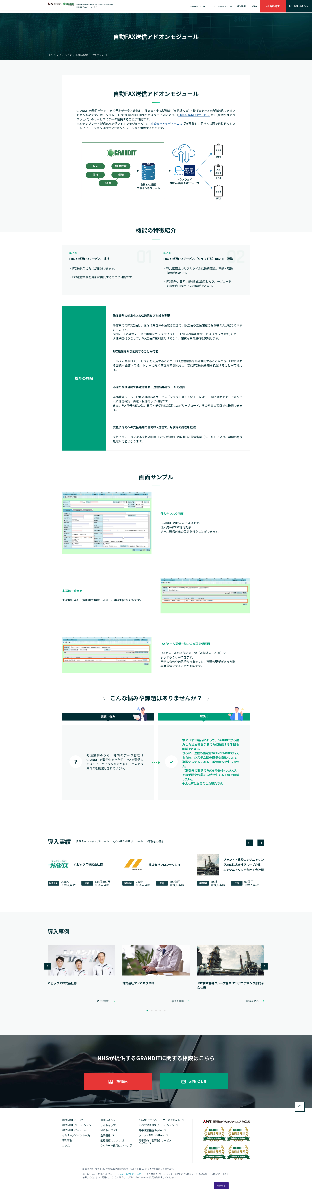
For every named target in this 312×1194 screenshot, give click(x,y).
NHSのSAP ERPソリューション (156, 1125)
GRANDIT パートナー (74, 1130)
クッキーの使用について (129, 1173)
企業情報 (105, 1135)
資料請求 (275, 6)
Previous (249, 843)
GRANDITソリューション (76, 1125)
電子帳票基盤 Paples (150, 1130)
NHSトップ (106, 1130)
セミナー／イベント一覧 (76, 1135)
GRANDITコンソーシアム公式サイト (159, 1120)
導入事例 (241, 6)
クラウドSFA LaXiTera (151, 1135)
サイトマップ (108, 1125)
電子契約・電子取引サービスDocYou (155, 1142)
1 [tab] (147, 1011)
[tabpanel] (81, 973)
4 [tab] (160, 1011)
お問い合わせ (301, 6)
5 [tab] (164, 1011)
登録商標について (110, 1140)
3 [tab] (156, 1011)
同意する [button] (221, 1185)
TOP (50, 54)
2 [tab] (151, 1011)
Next (260, 843)
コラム (254, 6)
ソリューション (221, 6)
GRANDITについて (199, 6)
